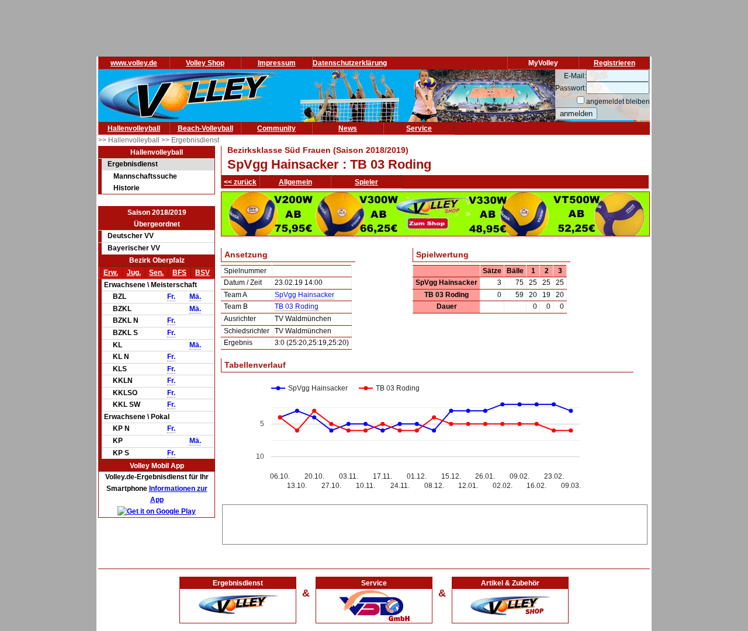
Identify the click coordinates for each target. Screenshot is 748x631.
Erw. (110, 273)
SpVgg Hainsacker (304, 295)
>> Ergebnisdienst (190, 140)
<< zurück (240, 182)
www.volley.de (133, 63)
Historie (126, 188)
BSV (202, 273)
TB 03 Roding (296, 306)
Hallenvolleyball (134, 128)
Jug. (134, 273)
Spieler (366, 182)
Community (276, 128)
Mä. (195, 296)
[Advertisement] (435, 522)
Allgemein (295, 182)
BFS (179, 273)
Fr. (171, 296)
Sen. (156, 273)
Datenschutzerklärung (350, 63)
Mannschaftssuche (145, 176)
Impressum (277, 63)
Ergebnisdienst (133, 164)
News (347, 128)
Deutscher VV (131, 236)
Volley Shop (205, 63)
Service (419, 128)
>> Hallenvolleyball (129, 140)
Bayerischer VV (134, 248)
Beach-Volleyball (205, 128)
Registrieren (614, 63)
